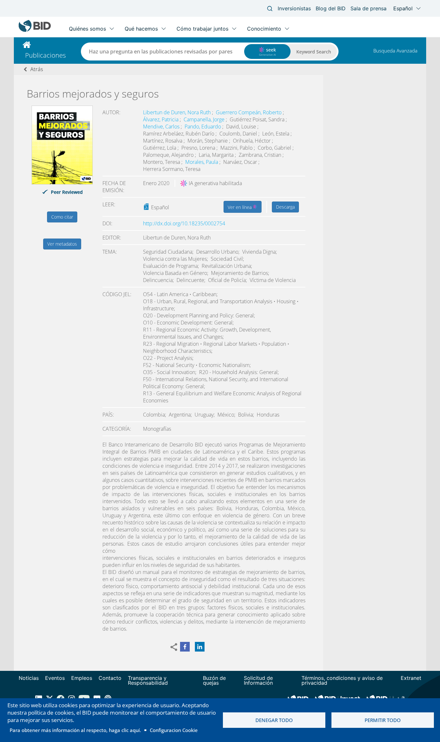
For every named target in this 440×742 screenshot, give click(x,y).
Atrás (36, 69)
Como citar (62, 217)
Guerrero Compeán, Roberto (249, 112)
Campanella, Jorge (205, 119)
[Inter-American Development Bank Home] (35, 30)
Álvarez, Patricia (161, 119)
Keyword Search (313, 52)
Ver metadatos (62, 244)
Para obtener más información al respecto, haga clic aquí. (75, 730)
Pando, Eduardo (203, 126)
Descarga (285, 207)
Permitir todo (383, 720)
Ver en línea (240, 207)
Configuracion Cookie (174, 730)
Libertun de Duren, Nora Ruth (177, 112)
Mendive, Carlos (162, 126)
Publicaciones (45, 55)
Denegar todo (274, 720)
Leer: (108, 204)
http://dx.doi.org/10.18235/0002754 (184, 223)
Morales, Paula (202, 161)
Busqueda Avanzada (395, 50)
